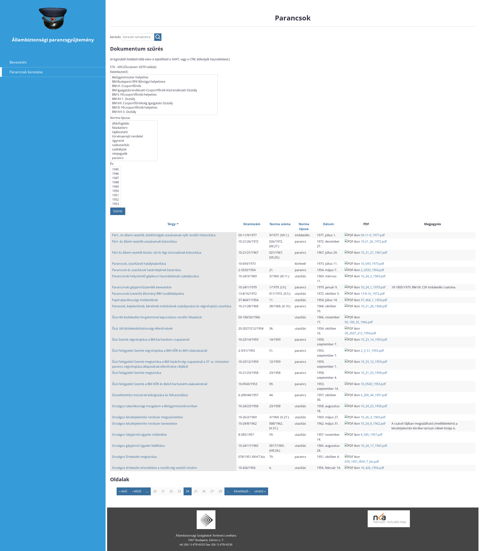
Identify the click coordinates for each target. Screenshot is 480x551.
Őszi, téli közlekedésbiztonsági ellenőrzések (142, 328)
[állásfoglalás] (134, 123)
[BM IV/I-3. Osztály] (164, 112)
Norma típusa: (120, 118)
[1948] (115, 182)
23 (179, 491)
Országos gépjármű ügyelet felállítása (138, 446)
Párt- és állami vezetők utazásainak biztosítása (144, 241)
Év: (112, 164)
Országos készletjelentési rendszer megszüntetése (147, 417)
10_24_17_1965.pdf (374, 446)
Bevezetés (18, 62)
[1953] (115, 204)
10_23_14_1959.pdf (374, 339)
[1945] (115, 169)
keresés (116, 37)
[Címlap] (53, 32)
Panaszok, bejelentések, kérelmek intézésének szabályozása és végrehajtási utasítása (171, 306)
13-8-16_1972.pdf (373, 294)
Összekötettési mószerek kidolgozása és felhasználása (150, 395)
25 (195, 491)
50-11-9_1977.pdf (373, 235)
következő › (242, 491)
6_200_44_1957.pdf (374, 395)
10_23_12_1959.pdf (374, 362)
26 (204, 491)
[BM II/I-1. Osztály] (164, 99)
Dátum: (328, 224)
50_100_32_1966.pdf (359, 322)
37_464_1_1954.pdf (374, 300)
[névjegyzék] (134, 153)
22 (171, 491)
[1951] (115, 195)
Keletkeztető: (119, 72)
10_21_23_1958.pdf (374, 373)
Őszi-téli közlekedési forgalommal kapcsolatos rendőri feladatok (157, 317)
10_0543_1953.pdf (373, 384)
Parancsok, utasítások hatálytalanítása (139, 264)
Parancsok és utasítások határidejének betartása (146, 270)
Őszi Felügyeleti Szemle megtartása (136, 373)
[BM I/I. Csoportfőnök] (164, 86)
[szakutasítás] (134, 145)
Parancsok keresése (26, 71)
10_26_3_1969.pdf (373, 417)
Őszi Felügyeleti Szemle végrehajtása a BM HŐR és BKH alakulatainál (159, 351)
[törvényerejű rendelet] (134, 136)
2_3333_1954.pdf (372, 270)
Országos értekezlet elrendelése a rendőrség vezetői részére (154, 468)
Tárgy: (171, 224)
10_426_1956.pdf (372, 468)
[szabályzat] (134, 149)
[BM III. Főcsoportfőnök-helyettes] (164, 107)
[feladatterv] (134, 128)
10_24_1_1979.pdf (373, 287)
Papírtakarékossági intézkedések (135, 300)
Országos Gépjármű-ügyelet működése (139, 435)
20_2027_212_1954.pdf (360, 333)
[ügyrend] (134, 141)
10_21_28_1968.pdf (374, 306)
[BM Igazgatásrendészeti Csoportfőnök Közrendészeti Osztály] (164, 90)
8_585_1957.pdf (371, 435)
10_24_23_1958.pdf (374, 406)
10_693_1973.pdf (372, 264)
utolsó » (260, 491)
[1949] (115, 186)
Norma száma (280, 224)
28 (220, 491)
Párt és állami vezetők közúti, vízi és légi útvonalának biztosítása (156, 252)
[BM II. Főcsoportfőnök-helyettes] (164, 94)
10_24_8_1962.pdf (373, 423)
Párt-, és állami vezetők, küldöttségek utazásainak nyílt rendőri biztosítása (163, 235)
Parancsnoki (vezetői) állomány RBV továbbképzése (148, 294)
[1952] (115, 199)
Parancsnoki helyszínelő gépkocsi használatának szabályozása (155, 276)
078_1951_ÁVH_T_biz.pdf (362, 462)
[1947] (115, 178)
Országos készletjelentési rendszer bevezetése (144, 423)
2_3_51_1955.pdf (372, 351)
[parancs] (134, 158)
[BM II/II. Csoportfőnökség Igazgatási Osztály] (164, 103)
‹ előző (136, 491)
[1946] (115, 174)
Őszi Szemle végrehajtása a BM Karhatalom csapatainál (150, 339)
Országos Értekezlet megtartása (134, 457)
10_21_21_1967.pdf (374, 252)
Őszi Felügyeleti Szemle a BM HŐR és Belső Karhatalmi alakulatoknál (159, 384)
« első (123, 491)
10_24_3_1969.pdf (373, 276)
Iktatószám (251, 224)
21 (163, 491)
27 (212, 491)
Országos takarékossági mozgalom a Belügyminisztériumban (154, 406)
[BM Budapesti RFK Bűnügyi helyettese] (164, 81)
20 (155, 491)
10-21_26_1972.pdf (374, 241)
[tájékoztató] (134, 132)
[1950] (115, 191)
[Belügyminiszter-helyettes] (164, 77)
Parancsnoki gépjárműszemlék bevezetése (142, 287)
